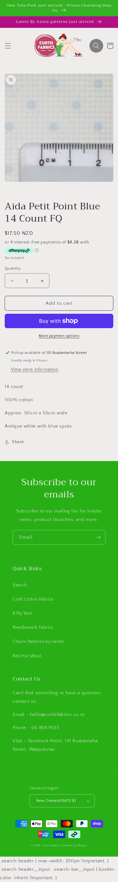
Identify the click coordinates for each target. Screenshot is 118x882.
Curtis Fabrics (51, 845)
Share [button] (18, 441)
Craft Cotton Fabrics (33, 599)
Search (20, 585)
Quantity (13, 268)
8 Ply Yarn (22, 613)
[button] (8, 46)
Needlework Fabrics (33, 627)
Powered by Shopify (74, 845)
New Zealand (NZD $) (56, 800)
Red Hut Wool (27, 656)
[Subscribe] (98, 537)
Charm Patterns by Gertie (38, 641)
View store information (34, 369)
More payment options (59, 336)
